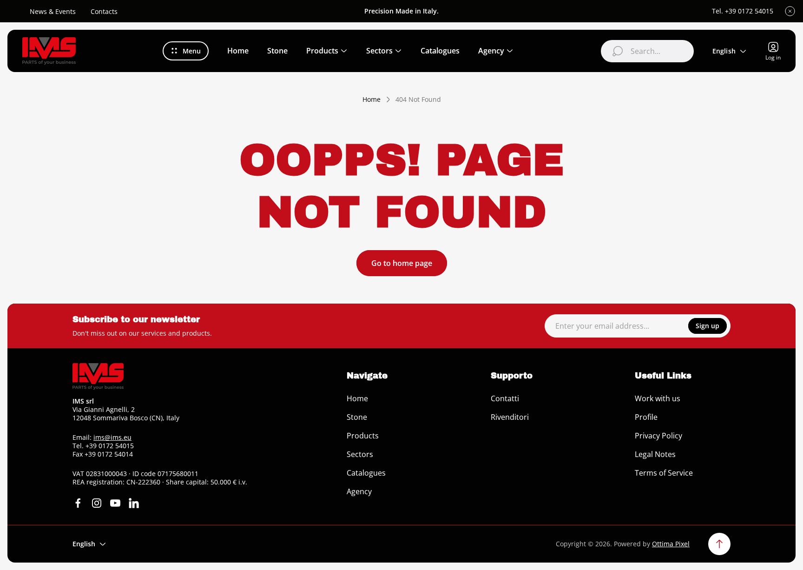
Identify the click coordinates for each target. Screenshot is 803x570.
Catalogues (366, 473)
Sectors (360, 454)
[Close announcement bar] (790, 11)
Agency (359, 491)
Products (363, 436)
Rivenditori (510, 417)
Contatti (505, 398)
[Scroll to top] (719, 544)
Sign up (707, 325)
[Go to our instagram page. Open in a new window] (96, 503)
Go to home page (401, 263)
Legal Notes (655, 454)
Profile (646, 417)
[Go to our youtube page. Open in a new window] (115, 503)
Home (371, 99)
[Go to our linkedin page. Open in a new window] (133, 503)
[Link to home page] (98, 376)
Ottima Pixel (671, 543)
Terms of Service (664, 473)
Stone (357, 417)
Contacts (104, 11)
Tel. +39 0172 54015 (742, 11)
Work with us (657, 398)
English (724, 50)
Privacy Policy (658, 436)
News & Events (53, 11)
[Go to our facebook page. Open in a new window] (78, 503)
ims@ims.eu (112, 437)
